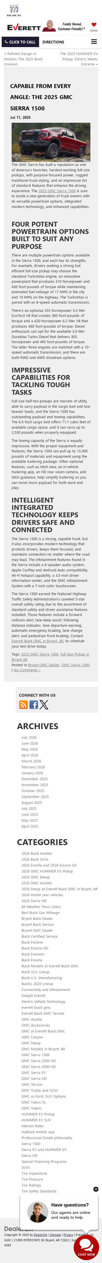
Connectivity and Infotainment (46, 989)
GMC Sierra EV (34, 1072)
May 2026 (30, 749)
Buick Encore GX (35, 948)
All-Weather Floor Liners (41, 906)
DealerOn (40, 1235)
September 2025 (35, 796)
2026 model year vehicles (42, 894)
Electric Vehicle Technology (43, 1001)
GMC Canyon (32, 1036)
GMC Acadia (32, 1019)
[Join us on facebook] (33, 704)
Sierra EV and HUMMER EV (44, 1149)
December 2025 (35, 778)
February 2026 (33, 766)
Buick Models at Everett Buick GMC (50, 965)
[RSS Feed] (23, 704)
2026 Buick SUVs (35, 859)
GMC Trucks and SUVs (40, 1090)
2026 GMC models (37, 882)
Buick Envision (33, 953)
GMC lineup (31, 1042)
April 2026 (30, 755)
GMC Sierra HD (34, 1078)
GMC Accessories (36, 1025)
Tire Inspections (34, 1173)
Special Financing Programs (44, 1161)
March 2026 (31, 760)
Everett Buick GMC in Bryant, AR (37, 640)
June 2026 (30, 743)
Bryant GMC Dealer (44, 664)
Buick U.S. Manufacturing (42, 977)
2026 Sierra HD (34, 900)
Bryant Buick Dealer (37, 918)
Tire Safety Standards (39, 1191)
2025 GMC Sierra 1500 (57, 190)
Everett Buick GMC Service (43, 1013)
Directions (53, 42)
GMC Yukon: (32, 1108)
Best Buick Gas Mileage (41, 912)
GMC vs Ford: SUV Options (44, 1096)
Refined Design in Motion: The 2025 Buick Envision (23, 58)
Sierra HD (29, 1155)
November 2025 (35, 784)
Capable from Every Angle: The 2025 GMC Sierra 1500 (41, 97)
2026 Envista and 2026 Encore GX (49, 865)
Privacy (68, 1235)
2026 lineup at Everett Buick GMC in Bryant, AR (60, 888)
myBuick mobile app (38, 1131)
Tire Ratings (31, 1185)
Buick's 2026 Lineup (37, 983)
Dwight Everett (33, 995)
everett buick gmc (36, 1007)
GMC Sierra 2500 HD (39, 1060)
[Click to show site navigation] (94, 41)
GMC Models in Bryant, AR (43, 1048)
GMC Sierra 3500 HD (39, 1066)
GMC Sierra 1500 (75, 664)
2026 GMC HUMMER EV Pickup (47, 871)
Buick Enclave (32, 942)
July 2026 (29, 737)
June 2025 (30, 814)
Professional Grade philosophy (47, 1137)
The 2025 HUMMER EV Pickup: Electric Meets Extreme (79, 58)
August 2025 (32, 802)
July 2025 (29, 808)
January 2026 (32, 772)
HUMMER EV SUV (36, 1119)
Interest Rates (33, 1125)
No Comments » (27, 669)
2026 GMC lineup (36, 876)
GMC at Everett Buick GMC (43, 1031)
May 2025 (30, 820)
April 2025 (30, 826)
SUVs (26, 1167)
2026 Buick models (37, 853)
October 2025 (33, 790)
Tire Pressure (32, 1179)
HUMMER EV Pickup (38, 1113)
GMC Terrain (32, 1084)
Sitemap (55, 1235)
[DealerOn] (18, 1228)
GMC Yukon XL (34, 1102)
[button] (20, 42)
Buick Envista (32, 959)
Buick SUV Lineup (36, 971)
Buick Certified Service (40, 936)
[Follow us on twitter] (43, 704)
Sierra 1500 (31, 1143)
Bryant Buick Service (38, 924)
